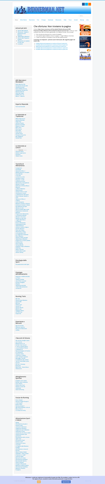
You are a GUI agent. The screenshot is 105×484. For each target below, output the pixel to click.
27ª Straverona (19, 352)
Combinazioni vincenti (21, 193)
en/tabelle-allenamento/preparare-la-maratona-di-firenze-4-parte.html (52, 49)
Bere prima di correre (21, 458)
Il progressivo (19, 168)
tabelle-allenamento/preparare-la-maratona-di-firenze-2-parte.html (51, 46)
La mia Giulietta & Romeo (22, 348)
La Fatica (18, 278)
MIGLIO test (18, 309)
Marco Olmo (18, 127)
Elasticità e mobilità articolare (23, 276)
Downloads (50, 20)
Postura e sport (19, 441)
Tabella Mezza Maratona (21, 239)
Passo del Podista (20, 230)
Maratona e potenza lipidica (22, 465)
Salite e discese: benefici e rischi (22, 196)
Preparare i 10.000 (20, 180)
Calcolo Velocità (19, 307)
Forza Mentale (19, 174)
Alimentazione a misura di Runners (22, 449)
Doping (17, 422)
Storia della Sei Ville (20, 84)
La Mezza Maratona (20, 188)
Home (16, 20)
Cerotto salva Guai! (20, 385)
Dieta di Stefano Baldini (21, 452)
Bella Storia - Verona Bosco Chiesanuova (22, 367)
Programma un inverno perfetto (23, 240)
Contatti (76, 20)
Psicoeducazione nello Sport (22, 264)
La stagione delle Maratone (22, 446)
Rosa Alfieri (18, 130)
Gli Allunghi (18, 169)
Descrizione (32, 20)
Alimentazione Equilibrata (22, 467)
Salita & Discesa (20, 249)
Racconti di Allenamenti (21, 328)
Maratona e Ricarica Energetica (20, 469)
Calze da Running (20, 389)
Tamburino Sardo (20, 354)
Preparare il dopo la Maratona (23, 246)
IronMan (17, 330)
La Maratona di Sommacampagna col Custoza (23, 350)
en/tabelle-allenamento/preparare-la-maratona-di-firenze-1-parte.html (52, 48)
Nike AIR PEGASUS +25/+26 (23, 407)
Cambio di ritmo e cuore (21, 191)
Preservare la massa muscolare (20, 443)
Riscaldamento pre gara (21, 206)
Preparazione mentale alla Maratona (22, 211)
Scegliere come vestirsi (21, 380)
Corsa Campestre (20, 202)
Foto (38, 20)
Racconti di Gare (20, 325)
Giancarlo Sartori (20, 151)
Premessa (18, 154)
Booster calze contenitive (22, 382)
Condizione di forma (20, 181)
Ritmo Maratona (19, 236)
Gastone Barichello (20, 120)
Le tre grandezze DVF (21, 233)
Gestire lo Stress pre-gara (22, 237)
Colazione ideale (19, 456)
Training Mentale (19, 245)
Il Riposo (18, 200)
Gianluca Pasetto (20, 123)
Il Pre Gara (18, 175)
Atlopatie (18, 284)
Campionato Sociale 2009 (22, 86)
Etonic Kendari (19, 400)
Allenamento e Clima (20, 231)
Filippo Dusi (18, 121)
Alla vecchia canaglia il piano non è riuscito (22, 341)
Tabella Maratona (20, 225)
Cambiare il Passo (20, 178)
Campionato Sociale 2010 (22, 90)
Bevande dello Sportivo (21, 461)
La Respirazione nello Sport (22, 194)
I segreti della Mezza (21, 220)
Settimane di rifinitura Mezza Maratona (22, 186)
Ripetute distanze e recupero (22, 172)
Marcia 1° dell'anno (20, 96)
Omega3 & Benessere (21, 464)
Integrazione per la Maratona (22, 430)
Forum (70, 20)
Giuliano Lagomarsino (21, 153)
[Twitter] (87, 4)
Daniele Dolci (19, 138)
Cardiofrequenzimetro (21, 224)
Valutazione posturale (21, 285)
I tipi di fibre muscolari (21, 281)
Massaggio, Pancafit (20, 358)
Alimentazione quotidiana (21, 459)
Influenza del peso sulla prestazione (21, 435)
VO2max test (19, 304)
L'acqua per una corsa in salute (23, 433)
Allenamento (58, 20)
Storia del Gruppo (20, 93)
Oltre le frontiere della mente (22, 209)
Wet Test (18, 298)
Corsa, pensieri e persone (22, 357)
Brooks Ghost (19, 404)
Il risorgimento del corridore (22, 359)
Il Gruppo (43, 20)
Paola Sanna (19, 132)
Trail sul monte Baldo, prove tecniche (22, 361)
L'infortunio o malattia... (21, 355)
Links (87, 20)
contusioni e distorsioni (21, 427)
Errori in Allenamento (21, 222)
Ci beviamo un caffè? (21, 455)
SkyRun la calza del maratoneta (20, 387)
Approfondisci (66, 482)
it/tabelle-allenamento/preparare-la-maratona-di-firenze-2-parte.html (51, 43)
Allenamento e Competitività (22, 183)
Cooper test (18, 313)
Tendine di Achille (20, 279)
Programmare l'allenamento (22, 214)
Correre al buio (19, 242)
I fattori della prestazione (21, 287)
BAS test (18, 303)
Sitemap (82, 20)
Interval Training (19, 252)
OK (39, 482)
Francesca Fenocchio (21, 135)
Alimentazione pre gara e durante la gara (21, 424)
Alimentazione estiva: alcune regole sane (22, 437)
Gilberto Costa (19, 156)
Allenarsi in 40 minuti (21, 217)
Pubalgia (18, 447)
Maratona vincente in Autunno (23, 203)
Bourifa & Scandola (20, 124)
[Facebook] (83, 4)
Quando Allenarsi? (20, 228)
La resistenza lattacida (21, 215)
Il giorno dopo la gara (21, 251)
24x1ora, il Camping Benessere (20, 364)
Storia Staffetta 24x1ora (21, 89)
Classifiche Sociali (20, 87)
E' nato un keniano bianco (22, 346)
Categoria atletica (20, 310)
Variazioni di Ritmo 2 (20, 199)
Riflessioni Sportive (20, 327)
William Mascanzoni (20, 118)
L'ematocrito (18, 288)
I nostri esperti (19, 403)
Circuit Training (19, 243)
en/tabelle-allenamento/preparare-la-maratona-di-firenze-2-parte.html (52, 45)
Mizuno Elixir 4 (19, 409)
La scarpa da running (21, 410)
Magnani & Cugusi (20, 126)
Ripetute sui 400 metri (21, 218)
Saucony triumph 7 (20, 406)
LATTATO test (19, 312)
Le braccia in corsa (20, 177)
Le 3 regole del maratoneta (22, 234)
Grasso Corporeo (20, 462)
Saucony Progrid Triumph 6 (22, 401)
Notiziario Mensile (20, 91)
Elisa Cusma (19, 129)
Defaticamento (19, 190)
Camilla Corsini (19, 133)
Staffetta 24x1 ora (20, 94)
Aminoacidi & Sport (20, 440)
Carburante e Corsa (20, 431)
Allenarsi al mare (20, 208)
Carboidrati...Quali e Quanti (22, 453)
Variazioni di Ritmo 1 (20, 171)
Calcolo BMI (18, 301)
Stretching (18, 248)
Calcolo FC (18, 306)
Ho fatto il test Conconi (21, 345)
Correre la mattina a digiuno (22, 227)
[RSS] (90, 4)
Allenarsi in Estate (20, 184)
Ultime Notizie (23, 20)
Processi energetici (20, 282)
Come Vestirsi (19, 383)
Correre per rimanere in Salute (23, 205)
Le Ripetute (18, 221)
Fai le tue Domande (20, 106)
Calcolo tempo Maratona (21, 300)
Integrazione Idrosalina (21, 428)
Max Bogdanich (19, 136)
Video (65, 20)
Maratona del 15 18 (20, 343)
